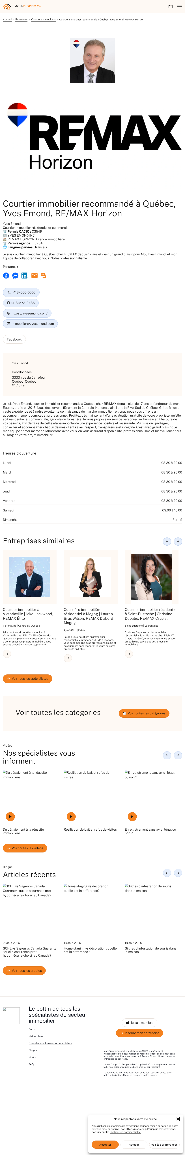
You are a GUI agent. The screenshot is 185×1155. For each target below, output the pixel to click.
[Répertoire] (170, 6)
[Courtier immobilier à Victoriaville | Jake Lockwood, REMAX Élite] (30, 577)
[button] (178, 1119)
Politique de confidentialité (125, 1132)
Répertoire (21, 19)
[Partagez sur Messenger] (15, 276)
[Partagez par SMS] (43, 275)
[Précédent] (167, 541)
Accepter (105, 1144)
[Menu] (179, 6)
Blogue (33, 1050)
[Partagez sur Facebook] (6, 275)
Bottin (32, 1029)
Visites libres (36, 1036)
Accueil (7, 19)
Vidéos (32, 1057)
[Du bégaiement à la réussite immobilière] (30, 797)
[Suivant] (178, 541)
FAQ (31, 1064)
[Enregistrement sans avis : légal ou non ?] (151, 797)
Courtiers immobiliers (43, 19)
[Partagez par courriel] (34, 275)
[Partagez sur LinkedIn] (24, 275)
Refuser (134, 1144)
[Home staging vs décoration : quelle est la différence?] (90, 911)
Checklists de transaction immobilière (50, 1043)
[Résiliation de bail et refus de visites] (90, 797)
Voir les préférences (164, 1144)
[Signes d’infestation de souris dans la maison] (151, 911)
